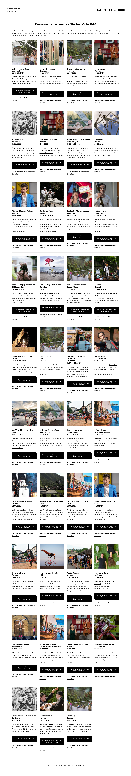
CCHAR (96, 296)
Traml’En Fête (17, 148)
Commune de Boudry (21, 510)
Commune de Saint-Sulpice (105, 653)
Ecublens (82, 512)
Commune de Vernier (76, 581)
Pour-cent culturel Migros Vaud (77, 443)
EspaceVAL (43, 655)
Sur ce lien (15, 100)
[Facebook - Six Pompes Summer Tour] (110, 10)
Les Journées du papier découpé (22, 293)
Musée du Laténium (46, 441)
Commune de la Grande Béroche (106, 438)
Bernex (16, 369)
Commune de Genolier (103, 510)
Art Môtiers (102, 150)
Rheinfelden (17, 653)
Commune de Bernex (21, 581)
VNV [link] (59, 765)
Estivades (105, 369)
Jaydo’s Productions (46, 510)
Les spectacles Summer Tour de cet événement (24, 91)
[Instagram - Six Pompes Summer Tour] (114, 10)
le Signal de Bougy (81, 441)
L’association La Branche (75, 148)
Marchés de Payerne (103, 76)
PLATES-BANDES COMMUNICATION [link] (73, 765)
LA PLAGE (102, 10)
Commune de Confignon (22, 724)
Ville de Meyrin (46, 219)
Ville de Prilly (45, 581)
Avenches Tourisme (73, 219)
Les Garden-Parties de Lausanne (77, 367)
